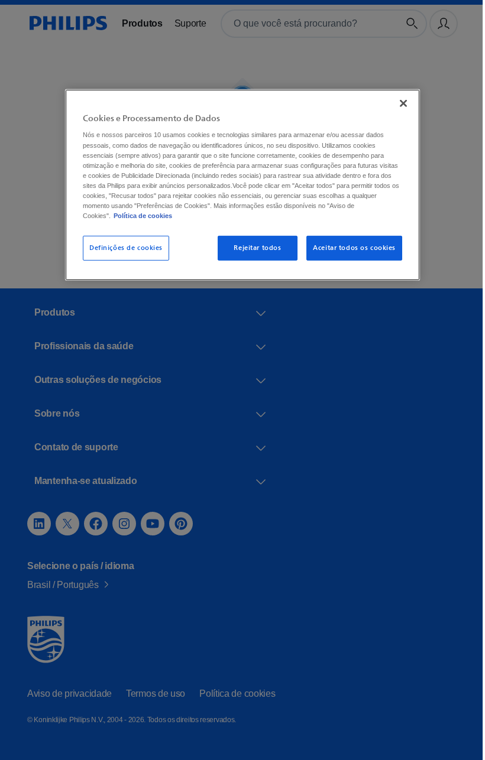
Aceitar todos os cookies (350, 247)
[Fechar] (399, 103)
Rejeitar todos (253, 247)
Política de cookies (138, 215)
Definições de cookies (122, 247)
